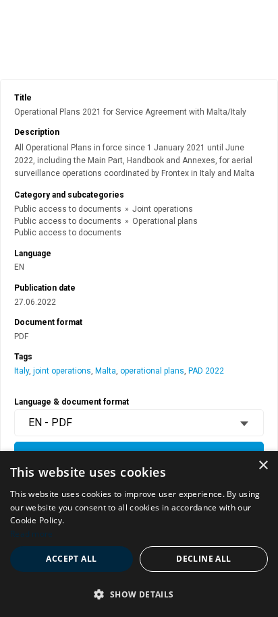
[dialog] (139, 534)
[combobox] (139, 422)
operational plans (152, 371)
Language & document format (71, 402)
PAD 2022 (206, 371)
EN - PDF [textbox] (50, 422)
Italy (21, 371)
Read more (31, 533)
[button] (139, 593)
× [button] (263, 466)
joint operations (62, 371)
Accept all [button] (71, 558)
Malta (105, 371)
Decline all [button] (203, 558)
